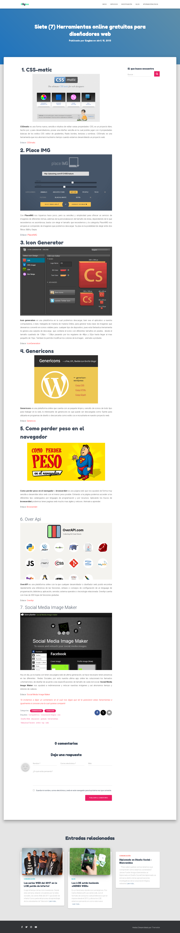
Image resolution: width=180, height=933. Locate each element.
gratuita (44, 719)
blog (73, 879)
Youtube (36, 927)
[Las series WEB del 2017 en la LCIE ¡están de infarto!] (42, 861)
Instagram (31, 927)
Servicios (114, 4)
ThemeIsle (156, 927)
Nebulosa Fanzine (28, 723)
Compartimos (34, 715)
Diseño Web (25, 719)
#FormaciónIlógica (150, 4)
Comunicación (37, 710)
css (58, 715)
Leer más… (53, 901)
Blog (137, 4)
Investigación (126, 4)
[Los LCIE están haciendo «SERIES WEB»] (90, 861)
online (38, 723)
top (43, 723)
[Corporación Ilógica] (24, 4)
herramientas (53, 719)
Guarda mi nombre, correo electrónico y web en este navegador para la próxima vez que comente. (74, 790)
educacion (35, 719)
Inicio (104, 4)
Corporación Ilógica (48, 715)
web (47, 723)
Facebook (22, 927)
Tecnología (50, 710)
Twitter (26, 927)
